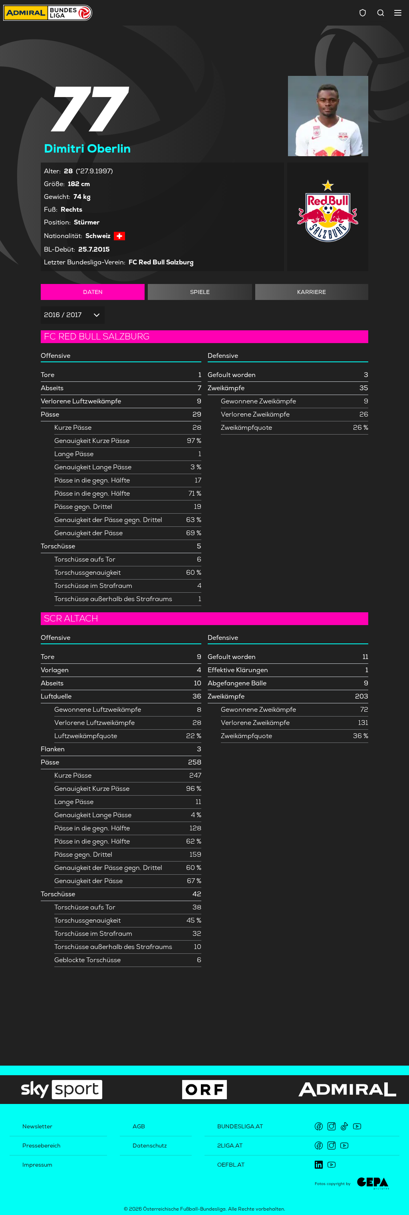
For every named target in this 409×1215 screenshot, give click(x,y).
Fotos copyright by (333, 1183)
